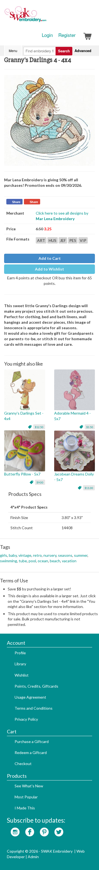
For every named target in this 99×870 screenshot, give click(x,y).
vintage (24, 555)
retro (37, 555)
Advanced (83, 50)
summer (80, 555)
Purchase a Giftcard (32, 741)
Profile (20, 652)
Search (64, 50)
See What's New (29, 785)
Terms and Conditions (34, 708)
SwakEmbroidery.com (45, 17)
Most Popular (26, 797)
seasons (65, 555)
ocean (43, 560)
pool (32, 560)
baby (13, 555)
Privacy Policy (26, 719)
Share (16, 202)
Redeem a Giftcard (31, 752)
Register (67, 35)
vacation (69, 560)
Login (47, 35)
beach (55, 560)
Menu (13, 50)
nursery (49, 555)
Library (20, 663)
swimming (8, 560)
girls (3, 555)
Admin (33, 856)
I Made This (25, 808)
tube (23, 560)
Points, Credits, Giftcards (36, 686)
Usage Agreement (30, 697)
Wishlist (22, 675)
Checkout (23, 763)
